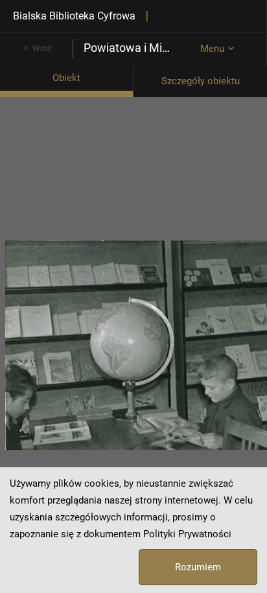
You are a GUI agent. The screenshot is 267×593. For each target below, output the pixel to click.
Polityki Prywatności (187, 534)
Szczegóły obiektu (200, 81)
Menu (212, 48)
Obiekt (66, 78)
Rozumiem (198, 567)
